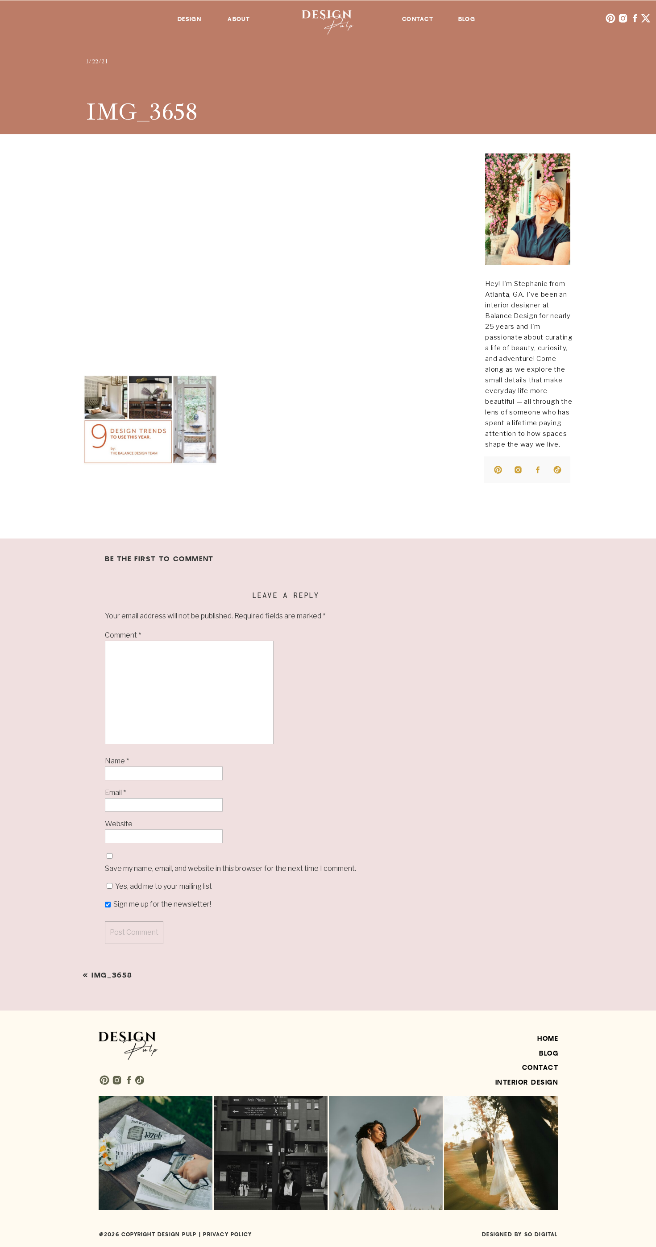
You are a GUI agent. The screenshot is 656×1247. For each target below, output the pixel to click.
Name (117, 761)
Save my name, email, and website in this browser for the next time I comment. (230, 868)
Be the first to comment (159, 559)
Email (115, 792)
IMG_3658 (112, 975)
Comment (123, 635)
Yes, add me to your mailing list (163, 886)
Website (119, 824)
